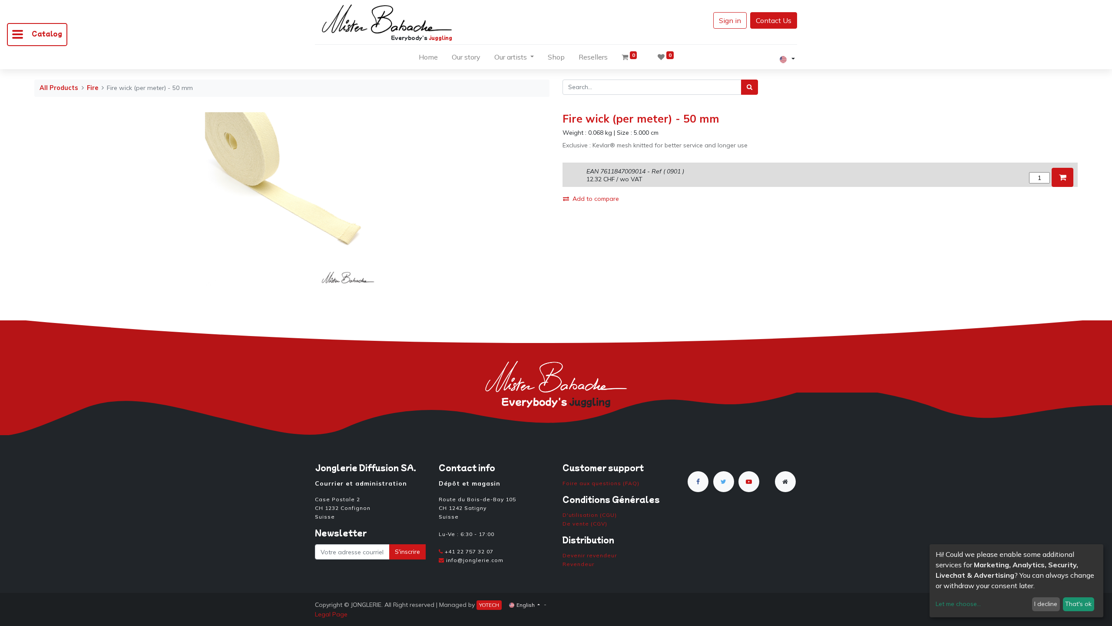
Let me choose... (958, 604)
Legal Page (331, 614)
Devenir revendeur (590, 555)
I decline (1045, 604)
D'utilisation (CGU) (590, 515)
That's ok (1078, 604)
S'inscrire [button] (407, 552)
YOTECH (489, 605)
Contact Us (773, 20)
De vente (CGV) (585, 523)
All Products (59, 88)
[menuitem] (428, 58)
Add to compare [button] (596, 199)
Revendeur (578, 564)
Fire (92, 88)
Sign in (730, 20)
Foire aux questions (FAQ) (601, 483)
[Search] (749, 87)
